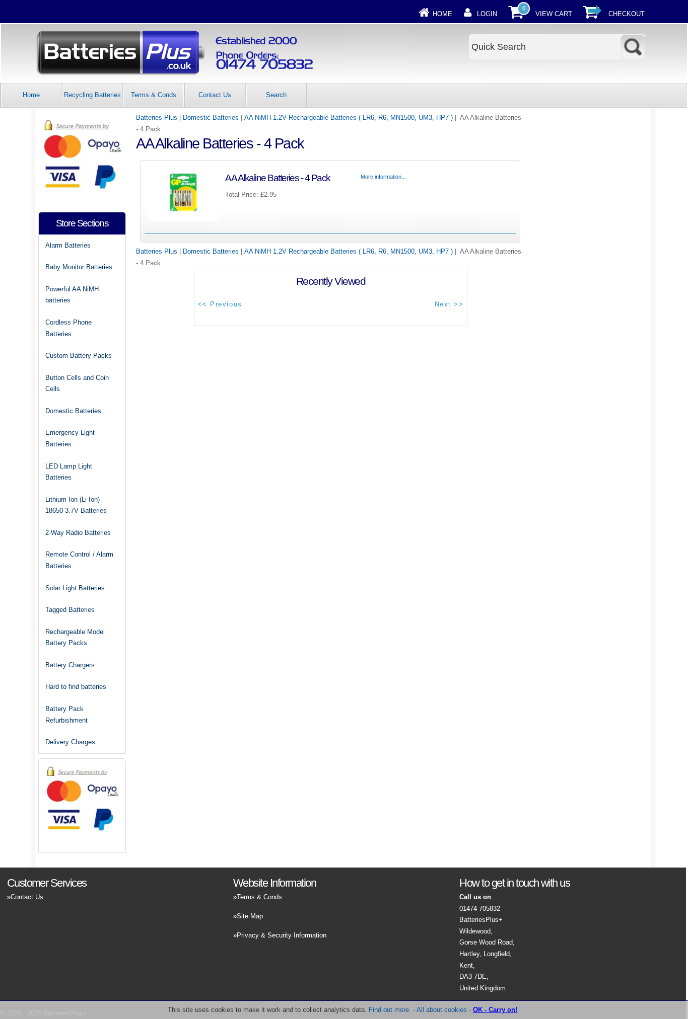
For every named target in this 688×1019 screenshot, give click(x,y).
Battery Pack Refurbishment (66, 714)
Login (487, 14)
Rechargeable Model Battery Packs (75, 637)
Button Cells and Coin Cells (77, 383)
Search (276, 95)
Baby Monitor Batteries (78, 267)
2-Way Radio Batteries (78, 532)
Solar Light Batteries (75, 588)
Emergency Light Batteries (70, 438)
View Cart (553, 14)
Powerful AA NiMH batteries (72, 294)
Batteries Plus (156, 117)
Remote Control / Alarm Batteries (79, 560)
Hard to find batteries (75, 686)
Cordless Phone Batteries (68, 328)
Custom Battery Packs (78, 355)
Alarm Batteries (68, 245)
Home (442, 14)
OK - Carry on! (495, 1009)
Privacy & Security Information (281, 935)
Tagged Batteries (70, 609)
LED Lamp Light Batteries (68, 472)
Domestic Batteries (211, 117)
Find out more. (390, 1009)
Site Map (250, 916)
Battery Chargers (70, 665)
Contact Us (214, 95)
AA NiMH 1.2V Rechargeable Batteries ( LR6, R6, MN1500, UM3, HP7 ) (348, 117)
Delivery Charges (70, 742)
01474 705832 (479, 908)
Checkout (626, 14)
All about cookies (442, 1009)
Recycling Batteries (92, 95)
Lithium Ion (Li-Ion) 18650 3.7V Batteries (76, 505)
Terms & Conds (153, 95)
